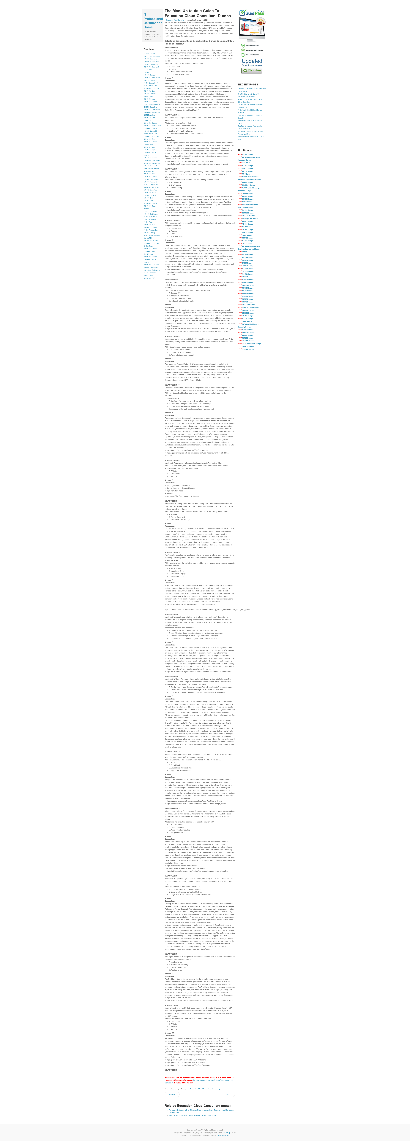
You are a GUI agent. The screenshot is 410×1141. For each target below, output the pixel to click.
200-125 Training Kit (150, 80)
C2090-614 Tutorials (151, 142)
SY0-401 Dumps (149, 53)
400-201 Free (148, 275)
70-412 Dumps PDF (151, 184)
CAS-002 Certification (151, 61)
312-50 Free (148, 69)
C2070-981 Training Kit (151, 128)
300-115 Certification (151, 214)
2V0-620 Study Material (152, 104)
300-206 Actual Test (150, 240)
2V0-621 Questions (150, 211)
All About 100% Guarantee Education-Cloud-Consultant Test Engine (192, 1115)
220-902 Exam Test (150, 190)
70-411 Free (148, 222)
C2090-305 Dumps (150, 257)
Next (227, 1094)
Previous (172, 1094)
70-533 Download (150, 273)
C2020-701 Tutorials (151, 248)
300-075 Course (149, 75)
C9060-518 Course (150, 123)
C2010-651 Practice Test (152, 125)
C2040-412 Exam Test (151, 136)
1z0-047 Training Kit (150, 182)
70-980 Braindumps (150, 216)
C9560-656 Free (149, 117)
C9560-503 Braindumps (152, 112)
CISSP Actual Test (150, 134)
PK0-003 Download (150, 219)
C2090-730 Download (151, 67)
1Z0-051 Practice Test (151, 179)
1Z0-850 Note (148, 254)
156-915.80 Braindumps (152, 270)
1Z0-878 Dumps (149, 150)
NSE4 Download (149, 115)
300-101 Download (150, 166)
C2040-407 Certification (152, 109)
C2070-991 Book (149, 251)
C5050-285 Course (150, 227)
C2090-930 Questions (151, 265)
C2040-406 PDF (149, 224)
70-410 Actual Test (150, 85)
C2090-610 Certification (152, 160)
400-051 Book (148, 96)
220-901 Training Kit (150, 232)
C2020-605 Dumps (150, 203)
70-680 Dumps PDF (151, 83)
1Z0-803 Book (148, 144)
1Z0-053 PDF (148, 72)
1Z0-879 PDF (148, 120)
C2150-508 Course (150, 176)
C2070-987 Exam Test (151, 243)
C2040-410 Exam (150, 139)
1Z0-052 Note (148, 200)
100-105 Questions (150, 158)
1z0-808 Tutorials (150, 93)
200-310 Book (148, 198)
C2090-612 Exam (150, 91)
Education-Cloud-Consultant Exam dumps (205, 1089)
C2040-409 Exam (150, 192)
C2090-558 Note (149, 99)
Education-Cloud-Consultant (175, 20)
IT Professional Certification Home (153, 20)
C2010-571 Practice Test (152, 77)
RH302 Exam (148, 246)
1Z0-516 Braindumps (151, 64)
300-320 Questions (150, 59)
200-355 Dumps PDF (151, 131)
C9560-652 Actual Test (152, 187)
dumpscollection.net (223, 1135)
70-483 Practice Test (151, 230)
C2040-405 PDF (149, 174)
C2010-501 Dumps (150, 101)
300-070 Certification (151, 267)
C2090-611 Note (149, 147)
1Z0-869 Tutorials (150, 195)
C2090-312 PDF (149, 278)
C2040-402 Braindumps (152, 163)
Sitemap (227, 1132)
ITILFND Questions (150, 107)
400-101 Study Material (152, 56)
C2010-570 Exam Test (151, 88)
